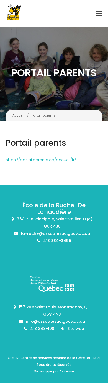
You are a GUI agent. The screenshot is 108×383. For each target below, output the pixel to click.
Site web (75, 328)
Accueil (18, 115)
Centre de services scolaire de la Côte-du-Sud (60, 358)
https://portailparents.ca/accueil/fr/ (41, 160)
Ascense (67, 371)
